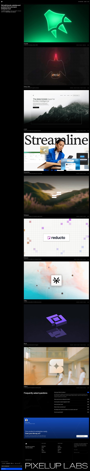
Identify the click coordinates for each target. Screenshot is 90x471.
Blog (88, 1)
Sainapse (59, 449)
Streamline (59, 452)
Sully (58, 450)
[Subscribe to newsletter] (87, 452)
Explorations (80, 1)
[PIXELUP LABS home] (1, 1)
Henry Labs (60, 447)
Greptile (59, 446)
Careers (43, 450)
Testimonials (44, 452)
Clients (85, 1)
